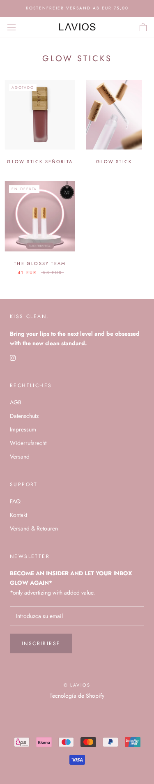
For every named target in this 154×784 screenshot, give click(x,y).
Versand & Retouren (34, 528)
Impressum (23, 429)
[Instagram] (13, 357)
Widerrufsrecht (28, 443)
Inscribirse (41, 643)
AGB (15, 402)
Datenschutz (24, 416)
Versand (20, 456)
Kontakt (18, 515)
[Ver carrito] (143, 27)
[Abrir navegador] (11, 26)
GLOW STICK (114, 161)
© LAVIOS (77, 685)
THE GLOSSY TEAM (40, 263)
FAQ (15, 501)
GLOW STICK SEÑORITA (40, 161)
